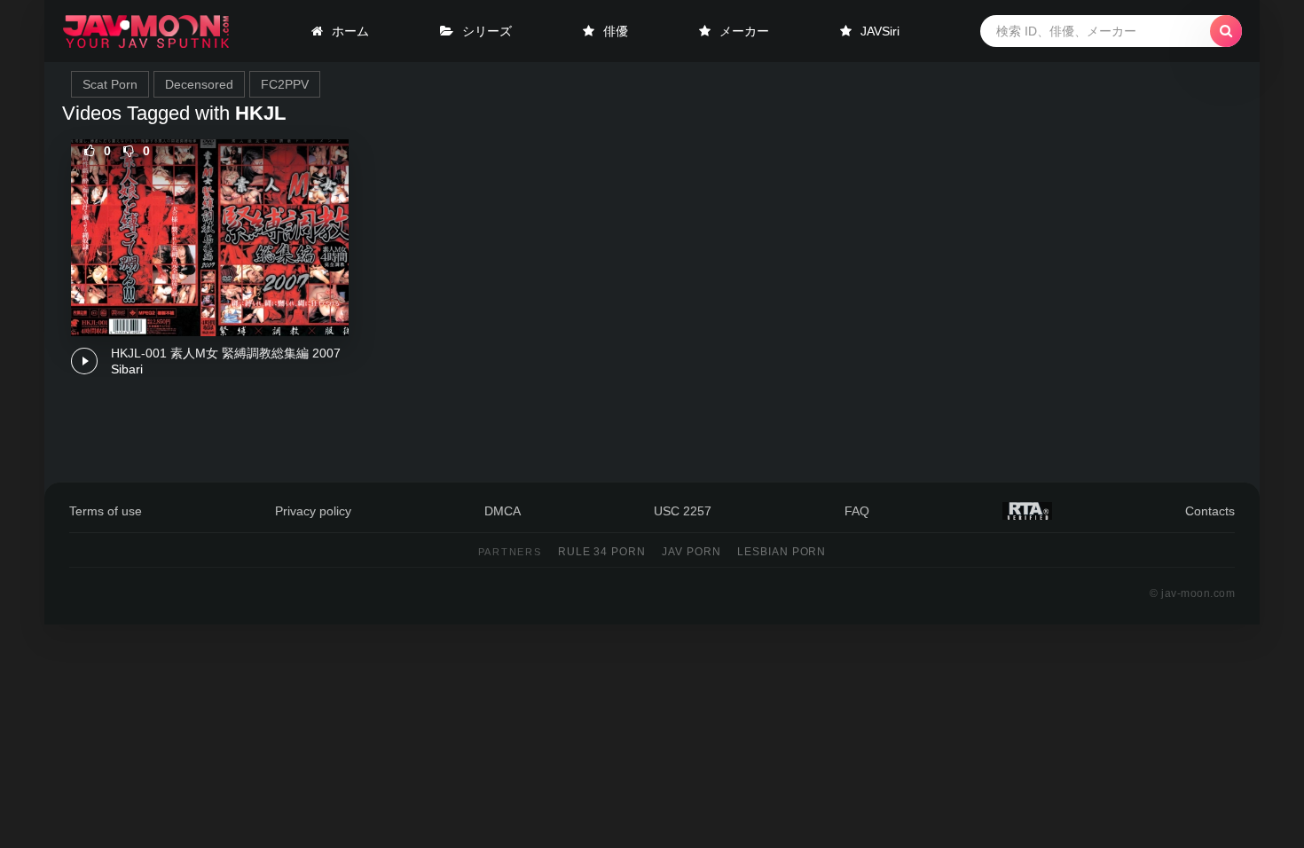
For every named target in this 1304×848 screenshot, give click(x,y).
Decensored (199, 84)
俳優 (615, 31)
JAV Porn (691, 552)
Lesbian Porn (782, 552)
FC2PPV (285, 84)
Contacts (1210, 511)
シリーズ (487, 31)
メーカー (744, 31)
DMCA (502, 511)
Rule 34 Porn (602, 552)
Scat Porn (109, 84)
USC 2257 (682, 511)
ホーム (350, 31)
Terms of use (105, 511)
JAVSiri (879, 31)
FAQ (856, 511)
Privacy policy (313, 511)
